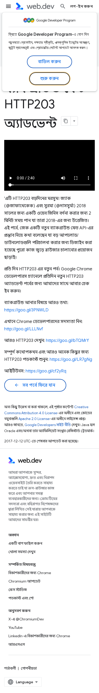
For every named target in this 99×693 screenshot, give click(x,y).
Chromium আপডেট (24, 581)
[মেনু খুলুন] (8, 6)
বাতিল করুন (49, 61)
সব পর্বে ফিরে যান (34, 385)
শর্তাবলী (10, 668)
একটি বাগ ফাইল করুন (25, 543)
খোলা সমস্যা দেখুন (21, 551)
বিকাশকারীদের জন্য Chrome (29, 572)
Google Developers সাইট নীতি (48, 425)
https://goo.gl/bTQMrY (67, 340)
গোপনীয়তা (29, 668)
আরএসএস (16, 644)
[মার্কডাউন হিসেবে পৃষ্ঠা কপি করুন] (66, 121)
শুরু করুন (49, 78)
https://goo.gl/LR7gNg (71, 359)
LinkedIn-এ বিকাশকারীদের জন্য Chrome (39, 636)
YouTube (15, 627)
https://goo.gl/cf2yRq (46, 371)
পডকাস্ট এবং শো (21, 598)
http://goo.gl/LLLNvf (23, 329)
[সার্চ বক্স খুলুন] (63, 6)
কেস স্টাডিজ (17, 589)
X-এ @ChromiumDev (26, 619)
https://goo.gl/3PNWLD (26, 310)
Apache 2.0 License (34, 419)
